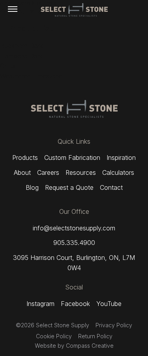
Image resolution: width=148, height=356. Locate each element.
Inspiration (121, 157)
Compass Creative (90, 345)
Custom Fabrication (72, 157)
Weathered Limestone (31, 76)
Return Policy (95, 336)
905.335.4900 (74, 243)
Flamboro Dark (21, 56)
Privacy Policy (114, 325)
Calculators (118, 172)
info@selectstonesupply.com (74, 228)
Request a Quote (69, 187)
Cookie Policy (54, 336)
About (22, 172)
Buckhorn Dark (21, 46)
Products (25, 157)
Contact (111, 187)
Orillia (7, 66)
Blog (32, 187)
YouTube (109, 304)
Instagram (40, 304)
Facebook (75, 304)
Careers (48, 172)
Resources (81, 172)
